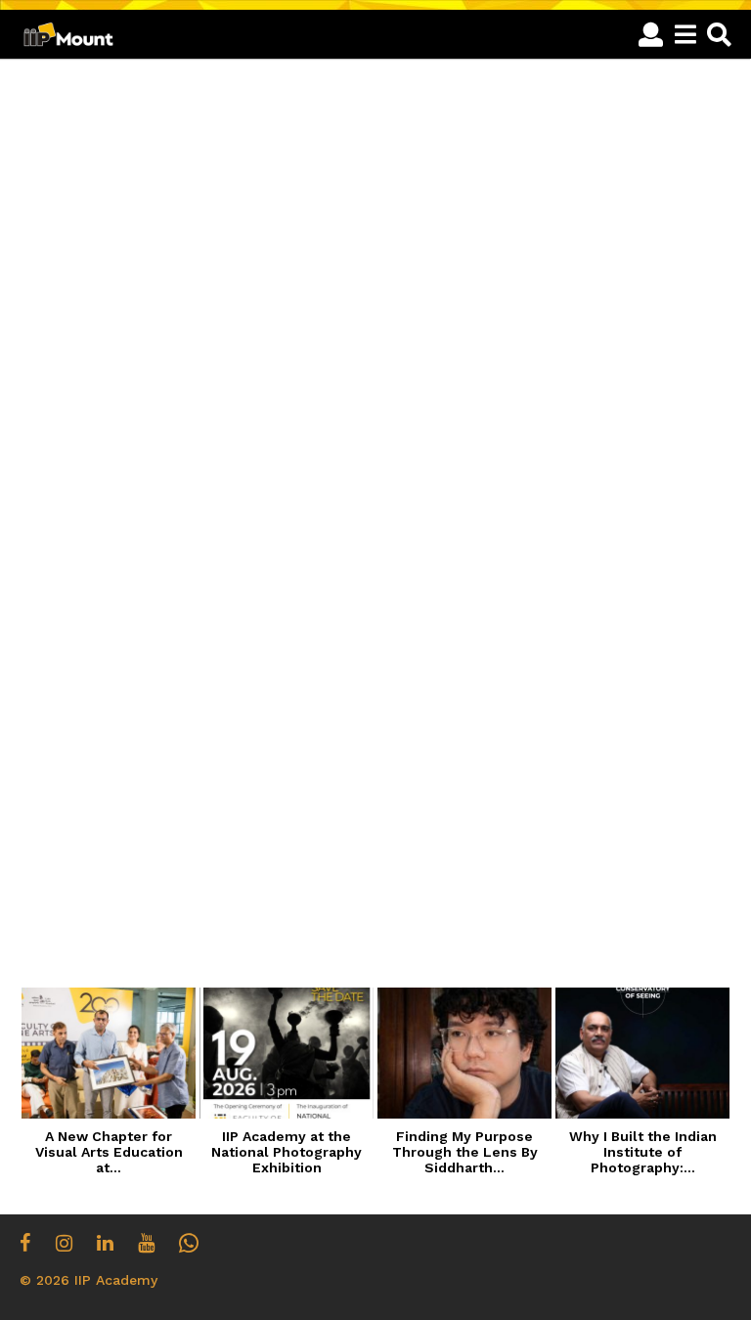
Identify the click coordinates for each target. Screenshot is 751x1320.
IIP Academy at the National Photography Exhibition (286, 1151)
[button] (651, 34)
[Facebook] (25, 1243)
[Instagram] (64, 1243)
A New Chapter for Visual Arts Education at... (109, 1151)
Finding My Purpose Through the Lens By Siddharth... (465, 1151)
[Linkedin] (105, 1243)
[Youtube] (146, 1243)
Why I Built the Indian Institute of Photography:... (643, 1151)
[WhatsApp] (189, 1243)
